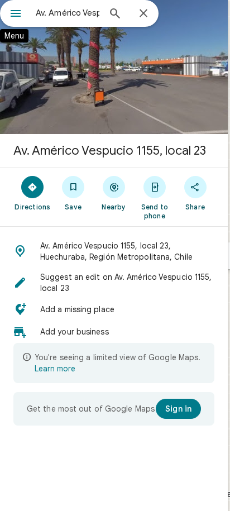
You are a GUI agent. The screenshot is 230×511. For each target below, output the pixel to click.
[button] (114, 251)
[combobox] (67, 13)
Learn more (55, 369)
